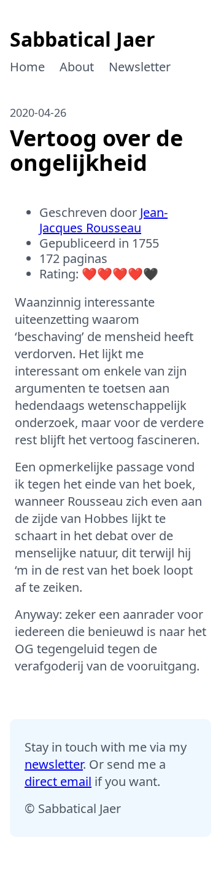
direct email (58, 781)
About (77, 66)
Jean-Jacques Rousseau (103, 220)
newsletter (54, 764)
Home (27, 66)
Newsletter (140, 66)
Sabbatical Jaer (82, 39)
